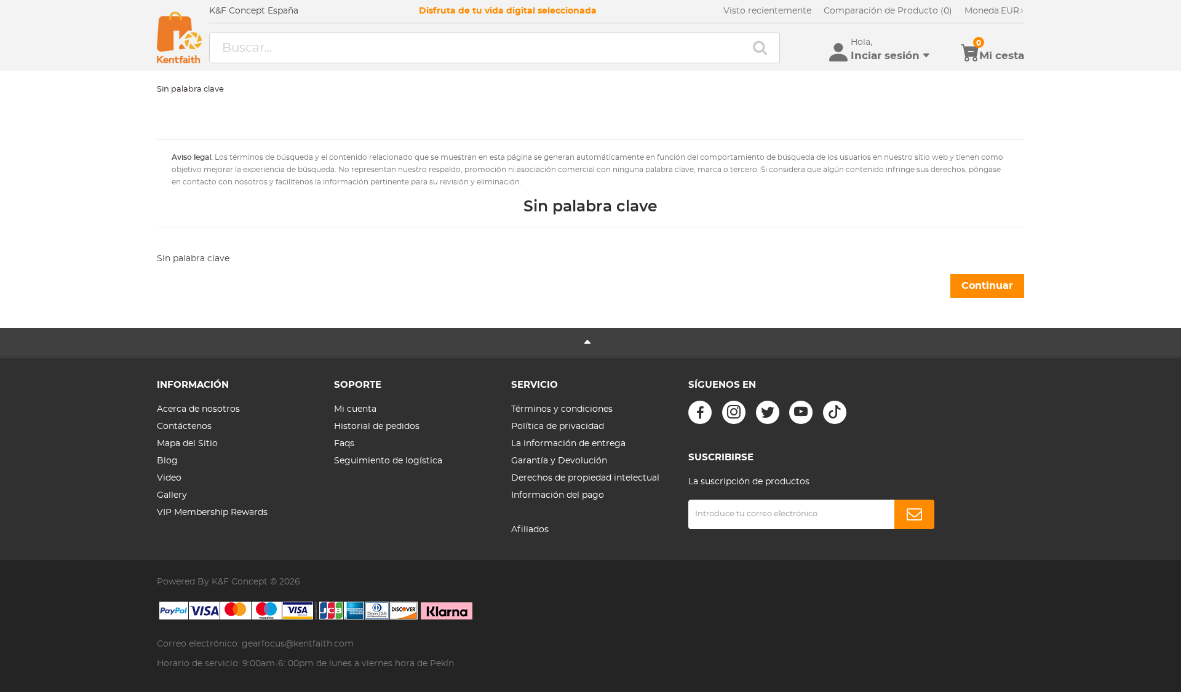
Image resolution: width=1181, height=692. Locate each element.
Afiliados (530, 529)
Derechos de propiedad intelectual (585, 478)
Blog (167, 461)
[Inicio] (179, 37)
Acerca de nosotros (198, 409)
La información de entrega (568, 443)
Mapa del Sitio (187, 443)
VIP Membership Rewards (212, 512)
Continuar (987, 286)
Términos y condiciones (562, 409)
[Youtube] (801, 412)
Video (169, 478)
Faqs (344, 443)
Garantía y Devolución (559, 461)
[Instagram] (734, 412)
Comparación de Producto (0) (888, 11)
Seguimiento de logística (388, 461)
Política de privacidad (557, 426)
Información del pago (557, 495)
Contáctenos (184, 426)
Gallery (172, 495)
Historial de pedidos (377, 426)
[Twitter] (767, 412)
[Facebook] (700, 412)
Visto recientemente (767, 11)
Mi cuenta (355, 409)
